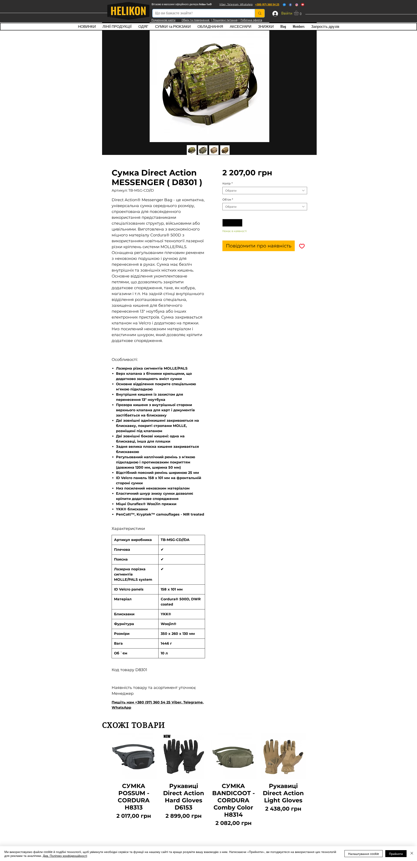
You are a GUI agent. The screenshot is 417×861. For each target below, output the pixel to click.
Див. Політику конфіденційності (65, 855)
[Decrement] (225, 223)
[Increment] (239, 223)
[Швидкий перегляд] (134, 756)
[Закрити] (411, 854)
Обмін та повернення (196, 20)
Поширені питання (225, 20)
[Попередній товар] (104, 780)
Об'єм (227, 199)
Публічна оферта (251, 20)
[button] (299, 12)
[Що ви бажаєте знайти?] (260, 13)
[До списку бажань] (301, 246)
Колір (227, 183)
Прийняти (396, 853)
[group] (208, 780)
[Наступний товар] (312, 780)
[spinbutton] (232, 223)
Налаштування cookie (363, 853)
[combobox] (264, 190)
